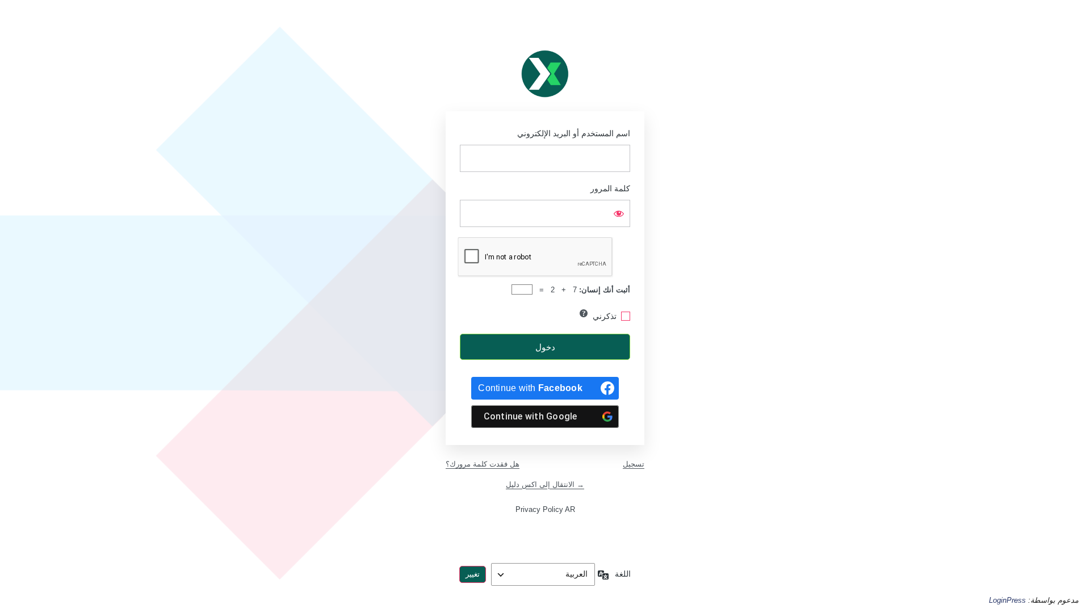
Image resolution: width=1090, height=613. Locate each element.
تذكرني (605, 316)
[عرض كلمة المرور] (618, 213)
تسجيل (633, 464)
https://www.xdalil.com (545, 74)
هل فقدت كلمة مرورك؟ (482, 464)
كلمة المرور (610, 188)
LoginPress (1007, 600)
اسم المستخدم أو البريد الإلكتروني (573, 133)
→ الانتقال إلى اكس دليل (545, 484)
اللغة (623, 573)
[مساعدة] (583, 313)
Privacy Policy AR (545, 509)
